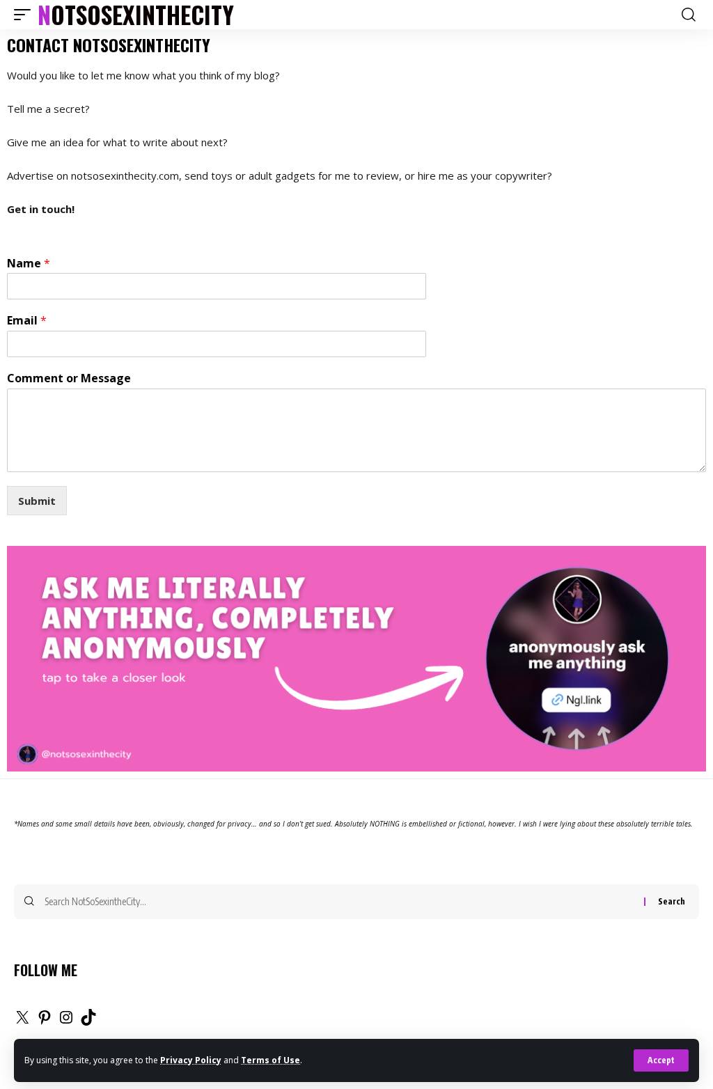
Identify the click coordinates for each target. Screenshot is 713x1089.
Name (28, 263)
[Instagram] (66, 1021)
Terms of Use (270, 1060)
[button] (661, 1060)
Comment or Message (69, 378)
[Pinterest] (44, 1021)
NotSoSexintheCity (136, 14)
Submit (37, 501)
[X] (22, 1021)
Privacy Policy (190, 1060)
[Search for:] (339, 901)
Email (27, 320)
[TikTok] (88, 1021)
